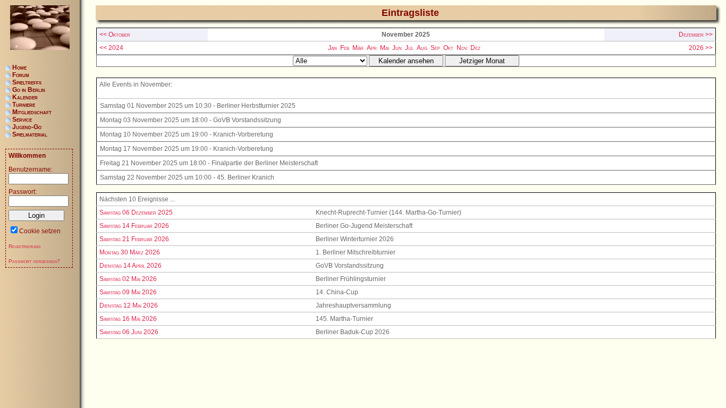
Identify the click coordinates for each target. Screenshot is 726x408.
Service (22, 119)
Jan (332, 48)
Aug (422, 48)
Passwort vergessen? (34, 261)
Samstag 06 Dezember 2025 (136, 212)
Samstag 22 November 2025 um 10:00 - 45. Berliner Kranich (187, 177)
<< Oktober (114, 34)
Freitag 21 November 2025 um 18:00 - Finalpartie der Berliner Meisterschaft (209, 163)
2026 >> (701, 48)
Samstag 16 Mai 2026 (128, 318)
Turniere (23, 104)
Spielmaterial (29, 134)
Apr (372, 48)
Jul (409, 48)
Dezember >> (696, 34)
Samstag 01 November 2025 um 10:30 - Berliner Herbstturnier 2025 (198, 105)
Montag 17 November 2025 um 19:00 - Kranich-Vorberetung (186, 148)
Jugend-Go (26, 127)
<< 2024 (111, 48)
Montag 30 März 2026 (129, 252)
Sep (435, 48)
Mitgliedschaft (32, 112)
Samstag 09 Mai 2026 (128, 292)
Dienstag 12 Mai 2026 (128, 305)
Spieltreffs (26, 82)
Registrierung (24, 246)
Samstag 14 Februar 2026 (134, 226)
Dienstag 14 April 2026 (130, 265)
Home (19, 67)
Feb (344, 48)
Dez (475, 48)
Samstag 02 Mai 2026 (128, 279)
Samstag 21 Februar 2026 (134, 239)
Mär (358, 48)
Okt (448, 48)
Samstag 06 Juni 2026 (128, 332)
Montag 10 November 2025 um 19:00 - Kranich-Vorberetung (186, 134)
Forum (20, 75)
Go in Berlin (28, 90)
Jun (397, 48)
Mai (384, 48)
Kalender (25, 97)
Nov (462, 48)
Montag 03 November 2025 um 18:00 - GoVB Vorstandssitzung (190, 120)
